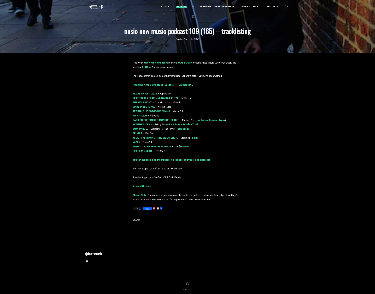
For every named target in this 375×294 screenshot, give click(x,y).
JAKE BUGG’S (185, 62)
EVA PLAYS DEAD (142, 151)
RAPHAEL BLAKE (168, 120)
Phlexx (193, 137)
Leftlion (146, 67)
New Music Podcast (156, 62)
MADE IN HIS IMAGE (144, 106)
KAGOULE (166, 146)
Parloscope (183, 128)
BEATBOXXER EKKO (144, 98)
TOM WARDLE (140, 128)
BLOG (196, 39)
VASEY (136, 142)
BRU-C (174, 137)
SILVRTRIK (138, 93)
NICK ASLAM (140, 115)
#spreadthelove (142, 186)
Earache (184, 146)
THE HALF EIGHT (142, 102)
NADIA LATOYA (169, 98)
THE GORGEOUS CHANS (156, 111)
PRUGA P (138, 133)
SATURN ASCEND (142, 124)
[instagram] (87, 262)
